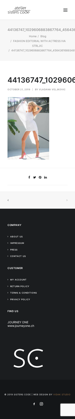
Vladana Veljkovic (52, 89)
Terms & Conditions (23, 292)
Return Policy (19, 286)
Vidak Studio (62, 394)
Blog (43, 36)
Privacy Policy (20, 299)
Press (14, 249)
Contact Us (18, 256)
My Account (18, 279)
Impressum (17, 243)
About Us (16, 236)
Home (33, 36)
